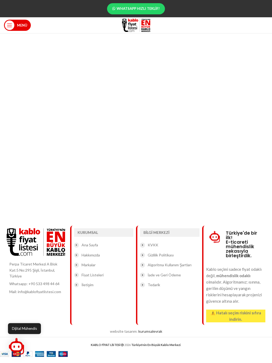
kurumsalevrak (150, 331)
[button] (16, 346)
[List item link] (37, 284)
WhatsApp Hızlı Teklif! (138, 8)
